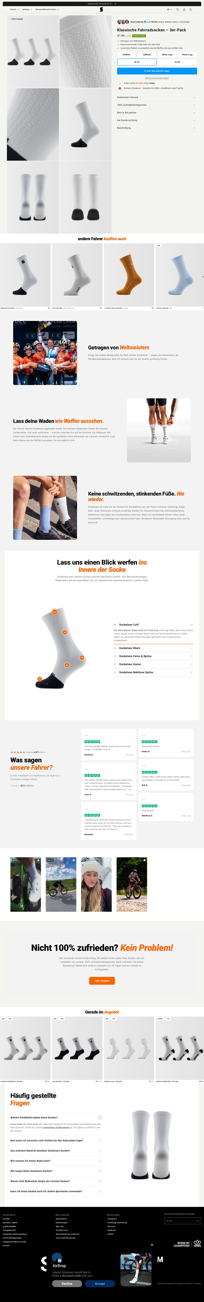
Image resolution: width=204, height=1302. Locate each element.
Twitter (110, 1234)
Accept (100, 1284)
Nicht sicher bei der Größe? (157, 78)
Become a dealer (10, 1222)
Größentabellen (9, 1226)
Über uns (60, 1226)
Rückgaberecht (9, 1230)
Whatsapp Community (117, 1222)
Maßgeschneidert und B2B (14, 1242)
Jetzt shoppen (102, 980)
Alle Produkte (17, 19)
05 (40, 679)
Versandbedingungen (12, 1238)
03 (82, 657)
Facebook (111, 1230)
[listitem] (108, 744)
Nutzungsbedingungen (66, 1238)
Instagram (112, 1219)
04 (67, 665)
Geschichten (61, 1219)
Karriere (6, 1245)
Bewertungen (62, 1222)
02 (65, 632)
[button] (178, 9)
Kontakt (6, 1219)
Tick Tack (111, 1226)
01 (55, 612)
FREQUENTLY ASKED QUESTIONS (15, 1234)
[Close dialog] (152, 1245)
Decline (67, 1284)
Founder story (62, 1230)
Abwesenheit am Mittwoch (67, 1234)
